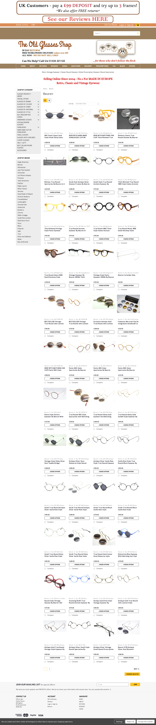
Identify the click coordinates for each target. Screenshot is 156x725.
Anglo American (23, 162)
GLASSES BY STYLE (23, 112)
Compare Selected (132, 674)
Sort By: (71, 104)
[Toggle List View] (49, 100)
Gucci (19, 223)
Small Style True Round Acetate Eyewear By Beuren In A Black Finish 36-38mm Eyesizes (102, 185)
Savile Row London (24, 218)
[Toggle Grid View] (45, 100)
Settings (119, 721)
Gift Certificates (52, 699)
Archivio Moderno (24, 197)
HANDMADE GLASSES (24, 120)
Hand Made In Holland (25, 194)
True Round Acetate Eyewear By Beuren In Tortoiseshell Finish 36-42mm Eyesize (78, 232)
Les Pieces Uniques (24, 175)
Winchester (22, 167)
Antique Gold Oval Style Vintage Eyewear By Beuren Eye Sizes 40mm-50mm (103, 604)
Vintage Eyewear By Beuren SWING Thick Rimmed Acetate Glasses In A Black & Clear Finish (78, 278)
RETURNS (43, 66)
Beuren (20, 165)
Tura (19, 234)
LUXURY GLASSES (23, 140)
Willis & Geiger (23, 215)
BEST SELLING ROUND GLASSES (24, 147)
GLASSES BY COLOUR (24, 104)
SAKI (19, 231)
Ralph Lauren (22, 186)
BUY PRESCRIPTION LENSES (24, 116)
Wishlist (50, 702)
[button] (78, 7)
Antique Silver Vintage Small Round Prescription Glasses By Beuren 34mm (103, 649)
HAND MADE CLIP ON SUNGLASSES (24, 131)
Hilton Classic (22, 189)
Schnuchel (21, 173)
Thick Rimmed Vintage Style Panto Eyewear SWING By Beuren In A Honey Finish (53, 232)
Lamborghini (22, 202)
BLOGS (122, 66)
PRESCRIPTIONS (102, 66)
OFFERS (132, 66)
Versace (20, 191)
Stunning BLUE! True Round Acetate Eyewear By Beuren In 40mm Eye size (79, 603)
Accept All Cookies (145, 721)
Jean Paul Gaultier (24, 170)
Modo (19, 239)
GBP (33, 25)
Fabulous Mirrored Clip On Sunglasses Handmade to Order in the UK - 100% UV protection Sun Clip (128, 325)
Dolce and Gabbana (24, 237)
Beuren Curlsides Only (126, 275)
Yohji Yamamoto (23, 181)
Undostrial (21, 207)
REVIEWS (54, 66)
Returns (50, 706)
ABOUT (32, 66)
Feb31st (20, 183)
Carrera (20, 213)
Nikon (19, 226)
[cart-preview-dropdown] (137, 24)
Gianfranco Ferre (23, 221)
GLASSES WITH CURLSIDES (26, 138)
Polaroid (20, 229)
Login (121, 25)
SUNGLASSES (21, 127)
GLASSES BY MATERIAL (25, 110)
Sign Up (130, 25)
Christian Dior (22, 205)
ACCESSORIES (22, 150)
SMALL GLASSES (22, 135)
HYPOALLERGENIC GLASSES (23, 123)
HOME (23, 66)
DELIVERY (88, 66)
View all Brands (22, 242)
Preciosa (21, 178)
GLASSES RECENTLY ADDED (24, 95)
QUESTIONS (75, 66)
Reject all (130, 721)
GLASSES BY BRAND (24, 102)
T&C (114, 66)
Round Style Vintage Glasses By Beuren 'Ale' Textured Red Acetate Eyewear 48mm (53, 604)
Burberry (21, 210)
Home (45, 89)
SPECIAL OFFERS (23, 99)
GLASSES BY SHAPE (24, 107)
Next (136, 669)
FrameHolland (22, 199)
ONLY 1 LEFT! (21, 143)
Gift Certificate (110, 25)
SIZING (64, 66)
